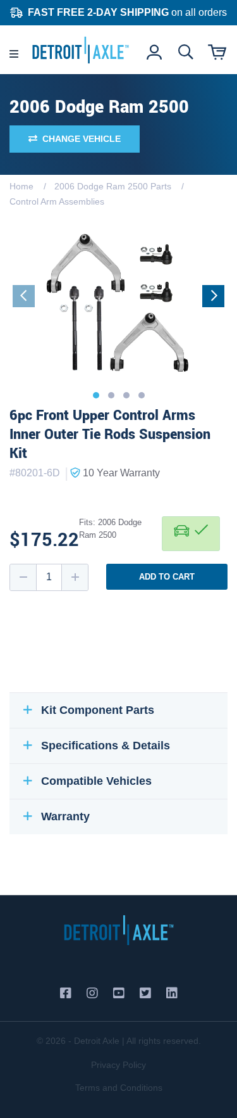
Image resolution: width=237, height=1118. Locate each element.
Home (21, 186)
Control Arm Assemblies (56, 201)
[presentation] (24, 296)
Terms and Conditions (118, 1088)
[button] (96, 395)
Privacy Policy (118, 1065)
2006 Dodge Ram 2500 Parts (112, 186)
